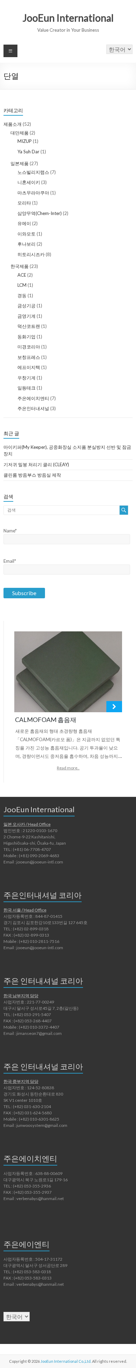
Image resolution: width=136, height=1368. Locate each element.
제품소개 (12, 124)
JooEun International (68, 18)
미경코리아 (28, 346)
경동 (22, 295)
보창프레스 (28, 357)
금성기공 (26, 305)
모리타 (24, 203)
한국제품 (19, 266)
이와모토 (26, 234)
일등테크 (26, 388)
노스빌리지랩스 (33, 172)
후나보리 (26, 244)
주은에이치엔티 (33, 398)
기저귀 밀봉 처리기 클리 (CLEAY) (36, 464)
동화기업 (26, 336)
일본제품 (19, 163)
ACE (21, 275)
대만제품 (19, 133)
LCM (22, 285)
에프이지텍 (28, 367)
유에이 (24, 223)
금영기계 (26, 316)
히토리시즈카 (31, 254)
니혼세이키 (28, 182)
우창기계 (26, 378)
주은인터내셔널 (33, 408)
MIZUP (24, 141)
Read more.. (68, 767)
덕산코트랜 (28, 326)
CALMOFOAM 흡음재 (45, 719)
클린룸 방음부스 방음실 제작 (32, 475)
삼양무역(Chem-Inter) (39, 213)
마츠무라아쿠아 (33, 192)
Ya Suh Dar (28, 151)
